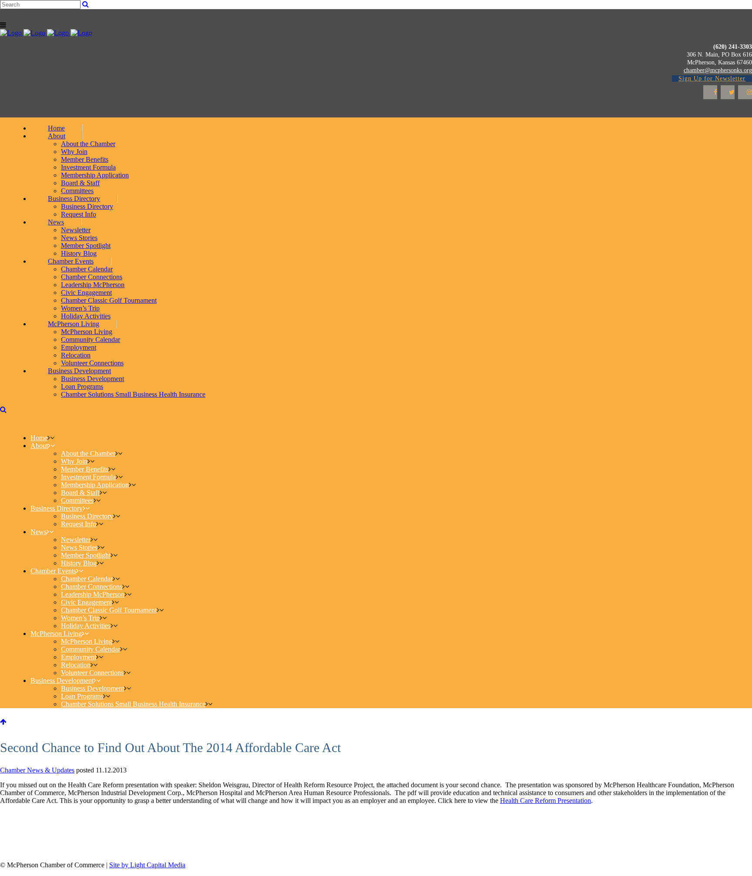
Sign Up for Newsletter (711, 78)
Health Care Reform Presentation (545, 800)
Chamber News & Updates (37, 770)
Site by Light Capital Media (147, 865)
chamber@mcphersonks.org (718, 70)
